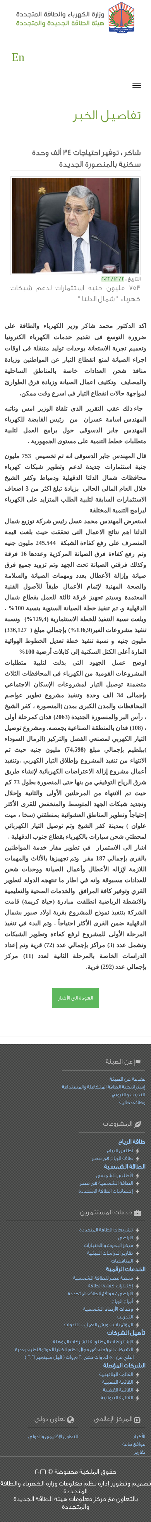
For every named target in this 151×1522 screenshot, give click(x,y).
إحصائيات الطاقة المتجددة (106, 1191)
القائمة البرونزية (117, 1397)
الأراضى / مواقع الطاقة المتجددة (100, 1293)
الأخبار (139, 1436)
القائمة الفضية (118, 1390)
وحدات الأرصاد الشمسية (108, 1309)
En (18, 57)
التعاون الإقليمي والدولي (53, 1436)
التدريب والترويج (128, 1094)
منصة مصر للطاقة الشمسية (103, 1278)
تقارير (139, 1452)
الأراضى (125, 1237)
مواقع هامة (133, 1444)
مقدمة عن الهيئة (127, 1079)
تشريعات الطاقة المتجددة (106, 1230)
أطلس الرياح (120, 1150)
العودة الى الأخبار (75, 998)
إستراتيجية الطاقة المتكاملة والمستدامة (103, 1087)
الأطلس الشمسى (114, 1175)
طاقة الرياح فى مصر (112, 1158)
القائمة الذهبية (117, 1382)
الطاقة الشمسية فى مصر (106, 1183)
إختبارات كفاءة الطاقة (110, 1286)
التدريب (125, 1317)
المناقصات (122, 1261)
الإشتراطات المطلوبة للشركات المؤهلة (93, 1341)
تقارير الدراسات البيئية (110, 1253)
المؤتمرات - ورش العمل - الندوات (98, 1324)
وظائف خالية (132, 1102)
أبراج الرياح (122, 1301)
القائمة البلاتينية (116, 1374)
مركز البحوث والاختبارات (108, 1245)
